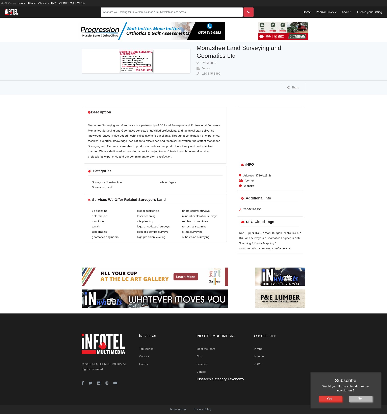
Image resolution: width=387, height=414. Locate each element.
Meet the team (206, 348)
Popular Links (325, 12)
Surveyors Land (102, 187)
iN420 (54, 3)
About (345, 12)
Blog (199, 356)
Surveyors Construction (107, 182)
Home (307, 12)
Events (143, 364)
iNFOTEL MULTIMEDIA (72, 3)
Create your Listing (369, 12)
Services (202, 364)
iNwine (22, 3)
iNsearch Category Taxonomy (220, 379)
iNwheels (43, 3)
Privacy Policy (202, 409)
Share (295, 87)
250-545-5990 (210, 73)
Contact (144, 356)
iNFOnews (10, 3)
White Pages (168, 182)
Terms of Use (178, 409)
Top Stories (146, 348)
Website (249, 185)
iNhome (32, 3)
